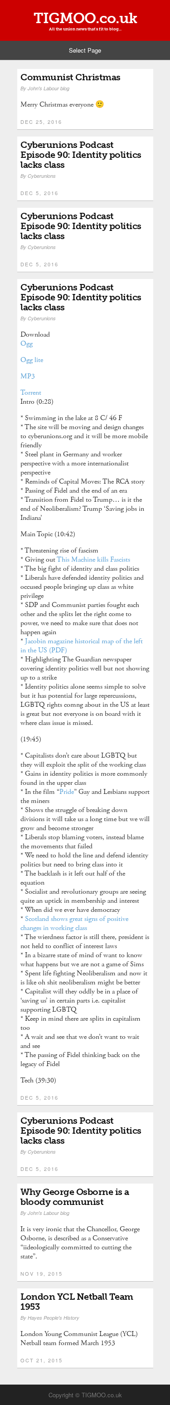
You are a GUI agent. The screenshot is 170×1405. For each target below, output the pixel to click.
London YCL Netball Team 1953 (76, 1301)
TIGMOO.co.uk (85, 18)
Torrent (30, 392)
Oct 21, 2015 (41, 1360)
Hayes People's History (53, 1317)
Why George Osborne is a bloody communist (74, 1196)
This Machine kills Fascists (94, 559)
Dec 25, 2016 (41, 121)
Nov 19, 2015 (41, 1273)
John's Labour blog (48, 88)
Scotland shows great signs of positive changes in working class (74, 923)
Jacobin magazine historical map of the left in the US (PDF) (81, 645)
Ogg (26, 343)
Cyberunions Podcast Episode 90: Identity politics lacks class (80, 154)
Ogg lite (31, 360)
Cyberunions (42, 175)
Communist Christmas (70, 77)
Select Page (85, 50)
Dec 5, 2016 (39, 192)
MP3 (27, 376)
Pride (66, 792)
